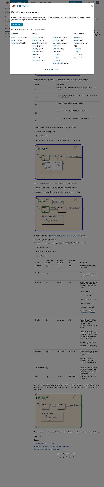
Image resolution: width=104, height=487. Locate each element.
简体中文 (78, 49)
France (34, 51)
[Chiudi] (91, 5)
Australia (77, 37)
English (57, 57)
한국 (75, 57)
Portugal (56, 46)
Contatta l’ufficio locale (52, 70)
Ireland (34, 54)
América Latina (16, 37)
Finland (34, 49)
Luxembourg (36, 60)
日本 (75, 54)
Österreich (56, 43)
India (75, 40)
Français (57, 60)
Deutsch (57, 54)
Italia (33, 57)
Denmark (35, 40)
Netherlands (57, 37)
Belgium (34, 37)
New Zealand (78, 43)
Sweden (55, 49)
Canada (13, 40)
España (34, 46)
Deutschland (36, 43)
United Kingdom (58, 63)
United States (15, 43)
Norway (55, 40)
